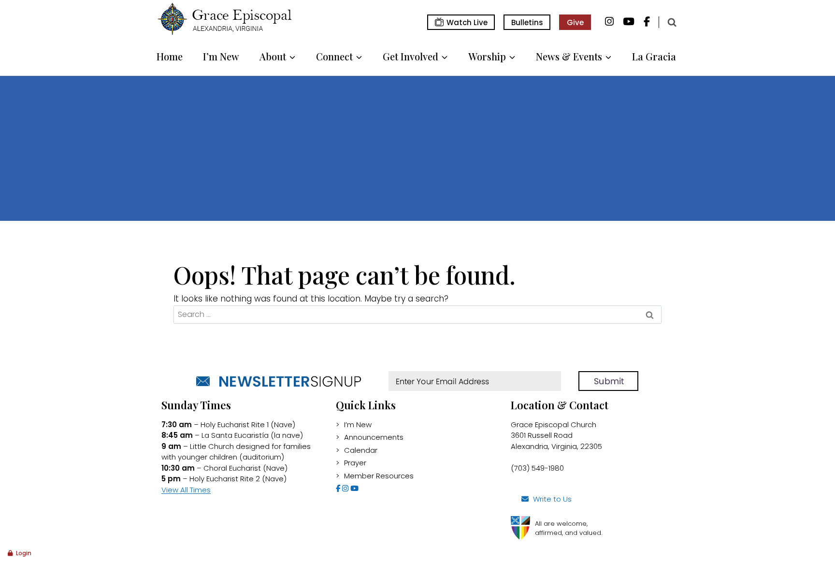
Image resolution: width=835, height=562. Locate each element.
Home (170, 56)
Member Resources (379, 476)
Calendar (360, 450)
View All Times (186, 490)
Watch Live (467, 22)
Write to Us (552, 499)
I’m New (221, 56)
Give (575, 22)
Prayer (355, 463)
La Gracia (654, 56)
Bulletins (527, 22)
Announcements (373, 437)
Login (23, 553)
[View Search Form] (671, 22)
